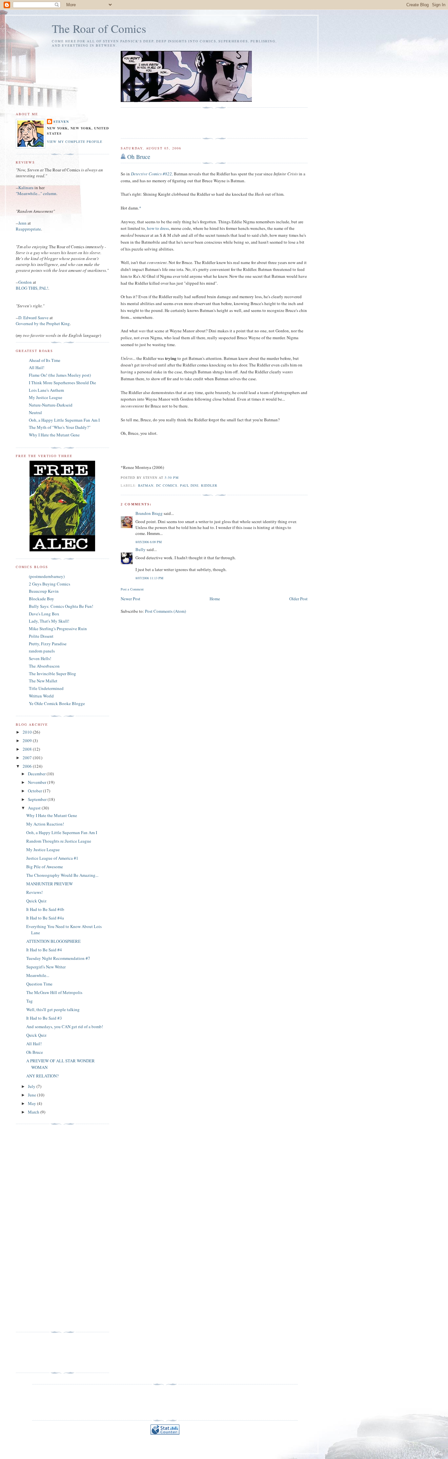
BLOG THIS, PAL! (32, 288)
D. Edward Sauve (33, 318)
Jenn (22, 223)
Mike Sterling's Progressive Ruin (58, 628)
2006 (28, 766)
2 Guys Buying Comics (49, 584)
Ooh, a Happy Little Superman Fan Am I (64, 420)
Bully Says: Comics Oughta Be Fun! (61, 606)
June (32, 1095)
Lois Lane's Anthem (46, 390)
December (37, 774)
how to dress (158, 228)
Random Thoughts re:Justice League (58, 841)
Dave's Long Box (44, 614)
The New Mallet (43, 681)
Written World (41, 696)
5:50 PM (172, 477)
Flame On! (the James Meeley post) (60, 375)
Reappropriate (28, 229)
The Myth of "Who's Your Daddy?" (60, 427)
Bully (140, 549)
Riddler (209, 485)
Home (215, 599)
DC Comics (166, 485)
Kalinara (25, 187)
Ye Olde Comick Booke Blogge (57, 703)
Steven (61, 121)
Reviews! (34, 892)
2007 (28, 758)
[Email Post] (180, 477)
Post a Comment (132, 589)
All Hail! (36, 367)
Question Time (39, 984)
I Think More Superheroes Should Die (62, 383)
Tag (29, 1001)
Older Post (298, 599)
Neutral (35, 412)
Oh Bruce (138, 157)
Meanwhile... (37, 975)
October (35, 791)
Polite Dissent (41, 636)
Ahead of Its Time (44, 360)
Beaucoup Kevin (44, 591)
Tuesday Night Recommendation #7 (58, 958)
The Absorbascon (44, 666)
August (35, 808)
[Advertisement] (159, 123)
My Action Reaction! (45, 824)
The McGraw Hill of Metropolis (54, 992)
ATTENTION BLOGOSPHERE (53, 941)
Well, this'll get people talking (53, 1009)
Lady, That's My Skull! (49, 621)
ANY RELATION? (42, 1076)
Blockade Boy (41, 599)
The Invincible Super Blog (52, 673)
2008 (28, 749)
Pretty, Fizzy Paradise (48, 644)
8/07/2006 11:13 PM (149, 578)
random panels (42, 651)
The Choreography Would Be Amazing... (62, 875)
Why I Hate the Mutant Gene (54, 435)
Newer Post (130, 599)
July (32, 1086)
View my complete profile (74, 141)
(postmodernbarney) (47, 576)
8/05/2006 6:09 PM (148, 542)
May (32, 1103)
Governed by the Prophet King (43, 323)
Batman (145, 485)
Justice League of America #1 (52, 858)
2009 (28, 740)
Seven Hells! (40, 658)
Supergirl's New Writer (46, 967)
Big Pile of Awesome (44, 867)
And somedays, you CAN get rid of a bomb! (64, 1026)
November (37, 782)
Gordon (25, 282)
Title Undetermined (46, 688)
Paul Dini (189, 485)
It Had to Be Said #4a (45, 918)
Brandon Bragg (149, 513)
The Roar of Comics (99, 28)
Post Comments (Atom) (165, 611)
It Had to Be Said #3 (44, 1018)
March (34, 1112)
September (38, 799)
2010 (28, 732)
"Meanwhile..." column (36, 193)
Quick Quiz (36, 901)
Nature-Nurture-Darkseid (50, 405)
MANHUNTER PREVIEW (49, 884)
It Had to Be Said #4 (44, 950)
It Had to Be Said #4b (45, 909)
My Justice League (45, 397)
